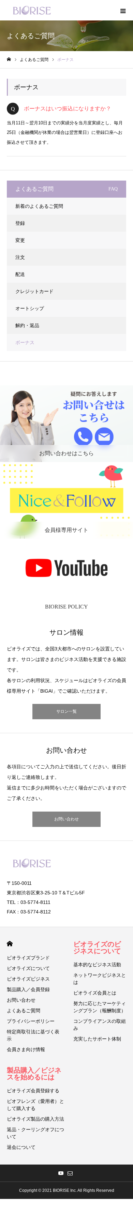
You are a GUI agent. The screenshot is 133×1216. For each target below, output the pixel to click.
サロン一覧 (66, 711)
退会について (21, 1147)
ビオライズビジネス (28, 979)
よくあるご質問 (23, 1010)
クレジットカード (34, 291)
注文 (20, 257)
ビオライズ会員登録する (33, 1090)
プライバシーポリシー (31, 1021)
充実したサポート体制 (97, 1039)
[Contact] (69, 1173)
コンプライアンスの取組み (99, 1024)
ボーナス (24, 342)
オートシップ (29, 308)
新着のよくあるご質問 (39, 206)
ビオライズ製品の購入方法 (35, 1119)
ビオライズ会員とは (94, 993)
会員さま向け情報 (26, 1049)
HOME (10, 943)
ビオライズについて (28, 968)
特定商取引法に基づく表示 (33, 1035)
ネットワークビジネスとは (99, 978)
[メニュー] (123, 10)
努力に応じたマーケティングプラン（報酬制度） (99, 1007)
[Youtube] (60, 1173)
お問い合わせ (66, 819)
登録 (20, 223)
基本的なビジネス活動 (97, 964)
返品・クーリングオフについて (35, 1133)
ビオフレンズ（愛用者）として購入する (35, 1104)
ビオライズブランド (28, 957)
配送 (20, 274)
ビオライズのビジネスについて (97, 947)
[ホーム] (9, 59)
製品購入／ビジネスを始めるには (34, 1073)
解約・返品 (27, 325)
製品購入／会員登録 (28, 989)
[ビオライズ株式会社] (32, 10)
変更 (20, 240)
